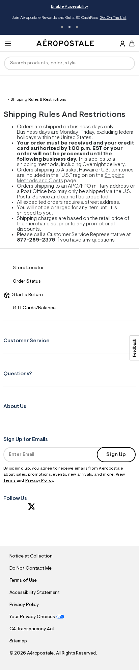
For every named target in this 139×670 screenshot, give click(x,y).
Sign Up (116, 454)
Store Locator (28, 268)
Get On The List (113, 18)
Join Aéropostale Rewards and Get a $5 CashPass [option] (69, 18)
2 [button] (69, 27)
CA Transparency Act (32, 629)
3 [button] (77, 27)
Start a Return (26, 295)
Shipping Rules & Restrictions (38, 100)
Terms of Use (23, 580)
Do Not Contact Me (30, 568)
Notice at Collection (31, 556)
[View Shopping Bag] (132, 43)
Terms (10, 481)
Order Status (27, 281)
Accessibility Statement (34, 593)
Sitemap (18, 641)
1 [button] (62, 27)
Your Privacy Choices (32, 617)
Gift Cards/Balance (34, 308)
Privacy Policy (39, 481)
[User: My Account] (122, 44)
